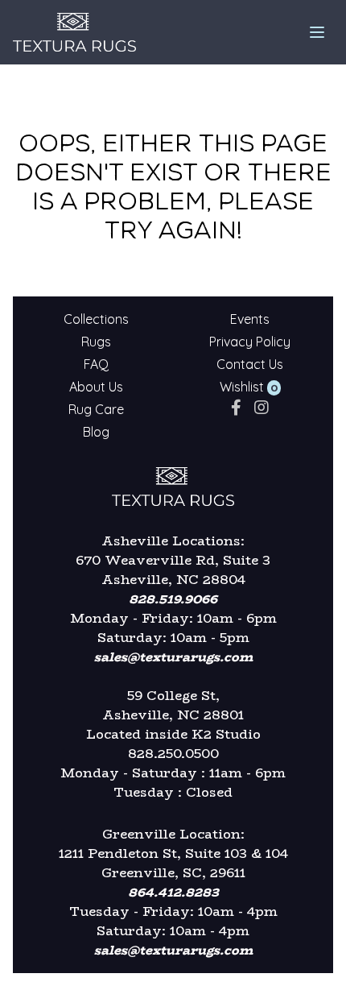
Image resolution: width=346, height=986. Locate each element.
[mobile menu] (317, 32)
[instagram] (261, 407)
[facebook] (236, 407)
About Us (96, 387)
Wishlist (242, 387)
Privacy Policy (249, 342)
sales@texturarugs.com (173, 657)
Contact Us (249, 364)
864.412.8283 (173, 892)
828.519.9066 (173, 599)
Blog (96, 432)
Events (250, 319)
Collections (96, 319)
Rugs (96, 342)
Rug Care (96, 409)
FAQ (96, 364)
